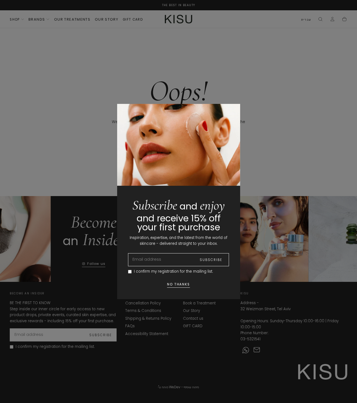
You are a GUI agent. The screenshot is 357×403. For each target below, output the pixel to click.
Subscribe (211, 260)
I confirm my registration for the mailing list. (173, 271)
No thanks (178, 284)
